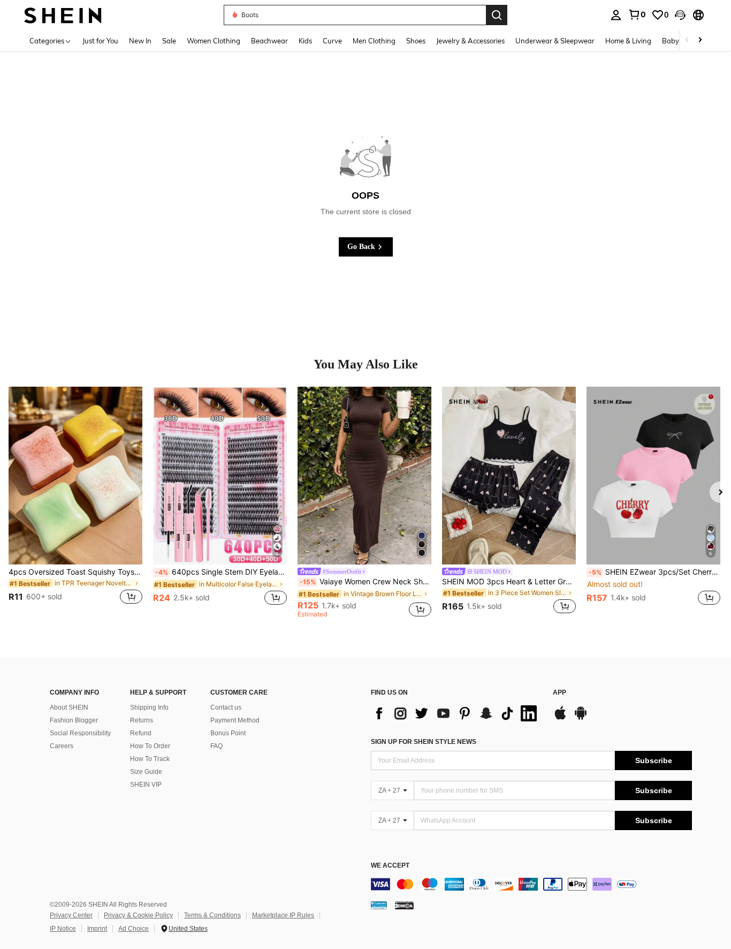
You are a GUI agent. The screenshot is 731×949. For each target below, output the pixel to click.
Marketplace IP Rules (283, 915)
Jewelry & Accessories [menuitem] (470, 40)
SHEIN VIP (146, 784)
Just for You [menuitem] (100, 40)
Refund (140, 733)
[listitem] (75, 502)
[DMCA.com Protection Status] (404, 905)
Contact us (225, 707)
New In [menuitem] (140, 40)
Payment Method (235, 720)
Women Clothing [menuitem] (213, 40)
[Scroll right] (700, 40)
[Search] (496, 15)
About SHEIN (69, 707)
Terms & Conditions (212, 915)
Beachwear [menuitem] (269, 40)
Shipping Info (149, 707)
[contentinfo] (531, 884)
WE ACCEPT (390, 865)
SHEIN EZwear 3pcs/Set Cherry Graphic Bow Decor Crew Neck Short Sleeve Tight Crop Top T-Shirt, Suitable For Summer (654, 572)
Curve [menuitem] (332, 40)
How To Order (150, 746)
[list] (456, 713)
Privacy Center (71, 915)
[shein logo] (63, 15)
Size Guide (146, 771)
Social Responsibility (80, 733)
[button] (680, 15)
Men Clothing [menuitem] (374, 40)
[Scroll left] (687, 40)
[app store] (560, 718)
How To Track (150, 759)
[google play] (580, 718)
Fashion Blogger (74, 720)
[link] (637, 14)
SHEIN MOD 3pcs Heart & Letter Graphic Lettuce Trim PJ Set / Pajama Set (509, 581)
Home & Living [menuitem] (628, 40)
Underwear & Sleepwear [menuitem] (555, 40)
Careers (61, 746)
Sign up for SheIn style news (423, 741)
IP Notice (63, 928)
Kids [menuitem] (305, 40)
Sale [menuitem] (169, 40)
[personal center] (616, 15)
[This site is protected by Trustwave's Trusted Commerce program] (379, 905)
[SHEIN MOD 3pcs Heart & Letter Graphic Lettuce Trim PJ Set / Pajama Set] (509, 476)
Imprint (97, 928)
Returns (141, 720)
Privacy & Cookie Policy (138, 915)
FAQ (216, 746)
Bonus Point (228, 733)
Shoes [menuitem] (415, 40)
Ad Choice (133, 928)
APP (559, 692)
